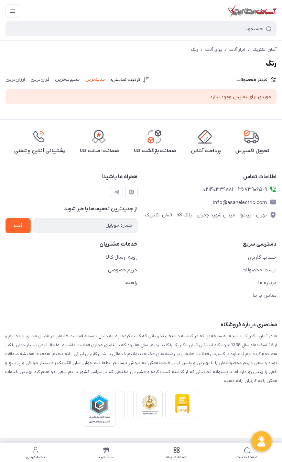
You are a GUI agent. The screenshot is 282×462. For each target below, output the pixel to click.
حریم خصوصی (123, 270)
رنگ (194, 50)
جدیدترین (95, 79)
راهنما (131, 282)
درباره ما (267, 282)
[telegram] (116, 192)
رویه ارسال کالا (122, 257)
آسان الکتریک (264, 50)
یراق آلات (213, 50)
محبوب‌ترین (67, 79)
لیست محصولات (258, 270)
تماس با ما (264, 295)
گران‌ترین (40, 79)
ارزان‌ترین (15, 79)
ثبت (18, 226)
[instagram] (131, 192)
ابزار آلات (237, 50)
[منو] (12, 11)
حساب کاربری (262, 257)
